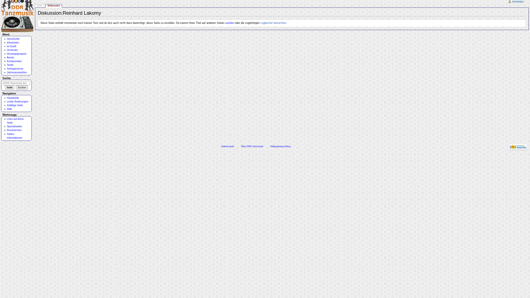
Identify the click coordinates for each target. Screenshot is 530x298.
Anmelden (518, 1)
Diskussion (54, 5)
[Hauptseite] (17, 16)
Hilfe (9, 109)
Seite (39, 5)
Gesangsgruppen (16, 53)
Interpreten (13, 42)
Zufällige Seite (15, 105)
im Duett (11, 46)
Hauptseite (13, 97)
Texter (10, 65)
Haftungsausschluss (280, 146)
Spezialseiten (14, 126)
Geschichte (13, 38)
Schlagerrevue (15, 68)
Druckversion (14, 130)
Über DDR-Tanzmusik (252, 146)
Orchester (12, 50)
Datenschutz (227, 146)
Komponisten (14, 61)
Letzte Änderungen (17, 101)
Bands (10, 57)
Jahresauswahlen (17, 72)
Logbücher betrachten (273, 23)
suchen (229, 23)
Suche (6, 78)
